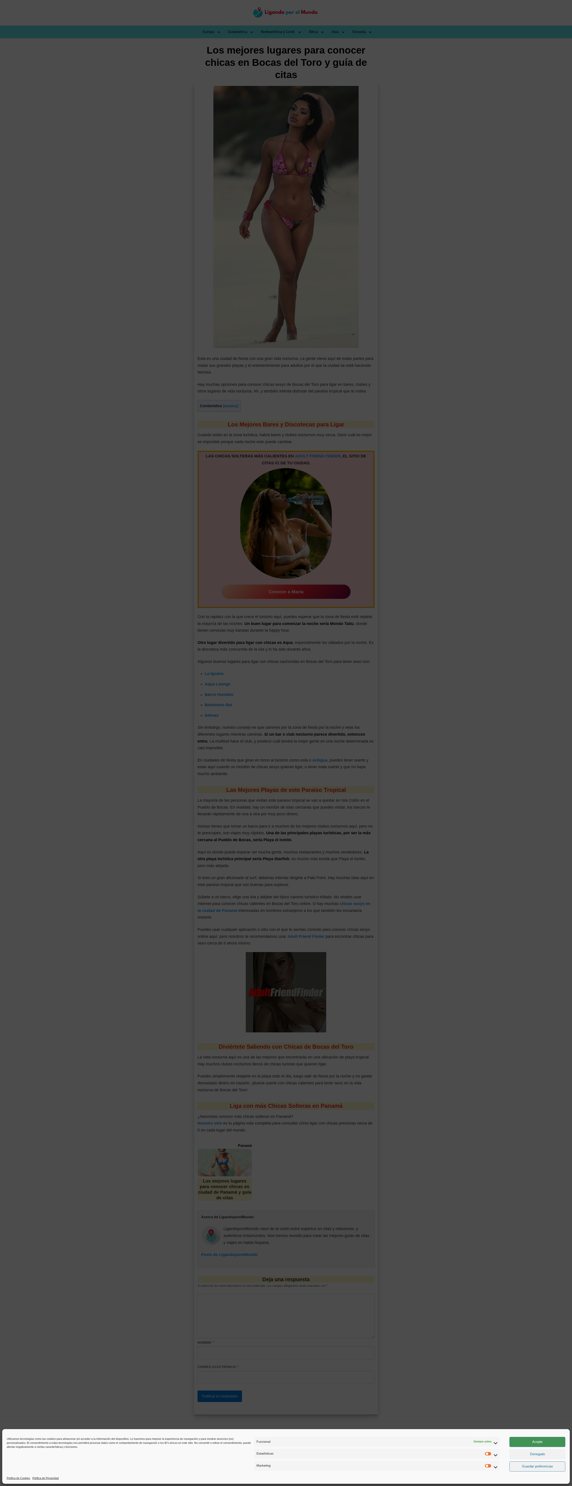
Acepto (537, 1442)
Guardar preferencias (537, 1466)
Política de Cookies (18, 1478)
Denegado (537, 1454)
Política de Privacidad (45, 1478)
